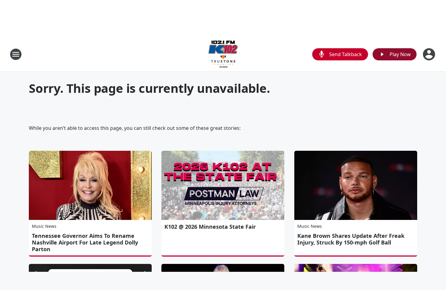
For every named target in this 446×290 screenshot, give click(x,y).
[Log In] (429, 54)
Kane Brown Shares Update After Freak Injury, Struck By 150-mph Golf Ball (350, 239)
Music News (44, 226)
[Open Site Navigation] (16, 54)
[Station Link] (223, 54)
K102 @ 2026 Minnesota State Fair (210, 226)
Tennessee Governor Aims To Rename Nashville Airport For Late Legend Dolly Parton (85, 242)
